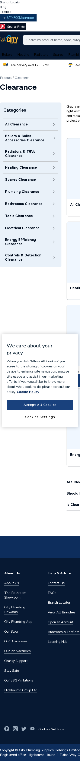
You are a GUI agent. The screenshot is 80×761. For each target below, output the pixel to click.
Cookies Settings (40, 417)
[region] (40, 380)
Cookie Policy (28, 392)
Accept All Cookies (40, 405)
